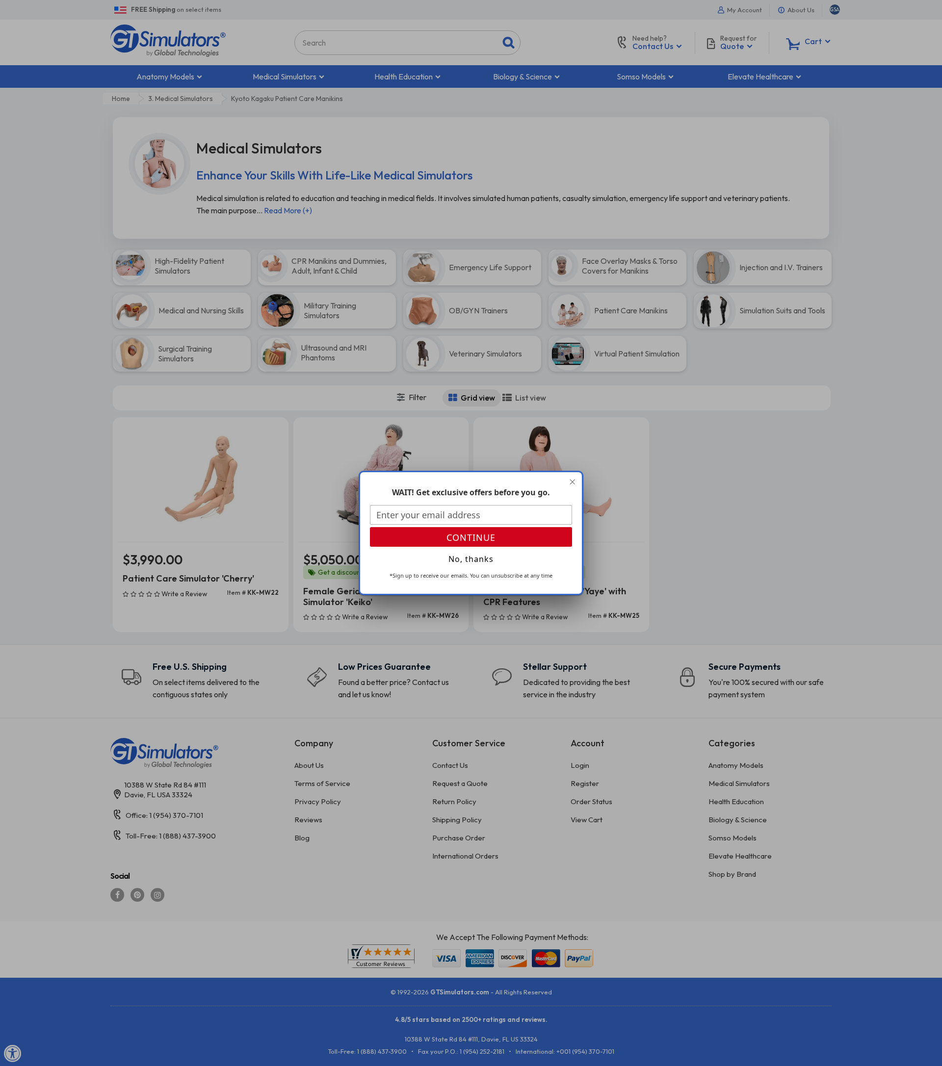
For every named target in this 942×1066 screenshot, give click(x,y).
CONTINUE (471, 537)
